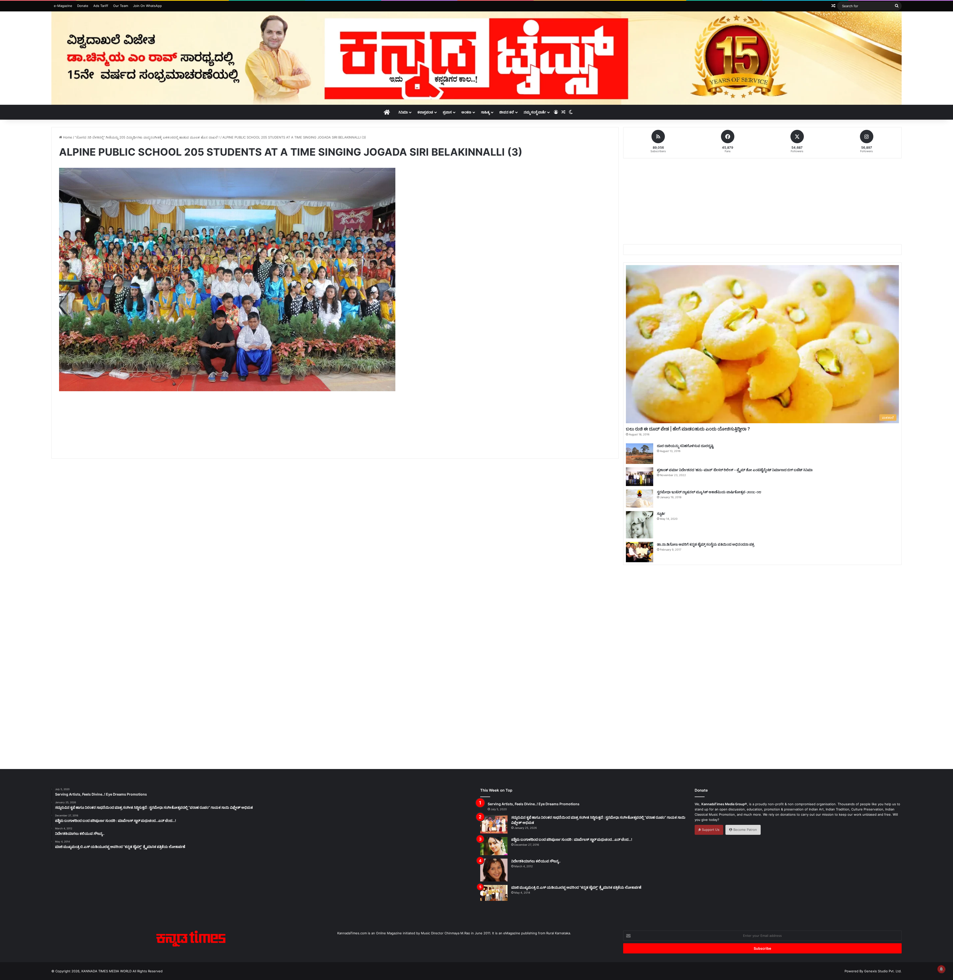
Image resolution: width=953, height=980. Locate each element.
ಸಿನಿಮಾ (403, 112)
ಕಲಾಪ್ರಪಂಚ (425, 112)
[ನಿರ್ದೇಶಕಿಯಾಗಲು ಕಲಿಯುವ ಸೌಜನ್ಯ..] (494, 870)
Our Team (120, 6)
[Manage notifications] (941, 969)
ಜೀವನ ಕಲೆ (506, 112)
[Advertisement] (335, 431)
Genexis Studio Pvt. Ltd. (883, 971)
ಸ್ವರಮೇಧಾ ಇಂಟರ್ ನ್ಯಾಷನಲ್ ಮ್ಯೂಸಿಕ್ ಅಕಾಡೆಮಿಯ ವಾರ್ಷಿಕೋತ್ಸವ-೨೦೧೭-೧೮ (709, 492)
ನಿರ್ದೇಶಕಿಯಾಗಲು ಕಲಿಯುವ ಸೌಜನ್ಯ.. (536, 861)
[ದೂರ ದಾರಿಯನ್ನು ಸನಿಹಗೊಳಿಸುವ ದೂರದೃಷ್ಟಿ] (639, 453)
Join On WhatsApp (147, 6)
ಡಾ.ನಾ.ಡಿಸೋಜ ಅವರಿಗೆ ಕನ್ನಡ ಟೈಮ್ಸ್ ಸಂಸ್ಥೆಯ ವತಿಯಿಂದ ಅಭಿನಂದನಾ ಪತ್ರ (705, 544)
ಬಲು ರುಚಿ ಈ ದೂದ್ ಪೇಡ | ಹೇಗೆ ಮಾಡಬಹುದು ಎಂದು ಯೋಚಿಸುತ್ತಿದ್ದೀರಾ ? (688, 428)
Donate (82, 6)
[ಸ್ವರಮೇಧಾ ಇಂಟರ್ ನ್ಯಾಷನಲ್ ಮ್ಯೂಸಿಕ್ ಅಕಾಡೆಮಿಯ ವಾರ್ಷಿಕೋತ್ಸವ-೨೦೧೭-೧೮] (639, 499)
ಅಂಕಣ (466, 112)
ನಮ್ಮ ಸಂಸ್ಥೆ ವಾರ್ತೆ (535, 112)
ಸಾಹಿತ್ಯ (485, 112)
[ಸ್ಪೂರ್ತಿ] (639, 524)
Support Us (710, 830)
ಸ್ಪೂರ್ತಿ (661, 513)
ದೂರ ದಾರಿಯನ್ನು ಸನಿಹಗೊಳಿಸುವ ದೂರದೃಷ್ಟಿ (685, 446)
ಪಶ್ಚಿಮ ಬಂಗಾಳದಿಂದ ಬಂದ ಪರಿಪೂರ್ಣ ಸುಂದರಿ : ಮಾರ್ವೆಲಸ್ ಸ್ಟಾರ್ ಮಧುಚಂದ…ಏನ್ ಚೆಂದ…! (571, 839)
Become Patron (744, 830)
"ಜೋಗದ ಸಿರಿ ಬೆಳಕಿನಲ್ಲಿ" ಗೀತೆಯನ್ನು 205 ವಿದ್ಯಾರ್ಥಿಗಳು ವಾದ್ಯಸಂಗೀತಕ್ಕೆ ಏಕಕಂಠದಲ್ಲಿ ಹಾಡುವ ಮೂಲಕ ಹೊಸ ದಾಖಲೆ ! (147, 137)
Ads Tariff (100, 6)
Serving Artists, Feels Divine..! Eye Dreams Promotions (533, 804)
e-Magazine (63, 6)
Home (67, 137)
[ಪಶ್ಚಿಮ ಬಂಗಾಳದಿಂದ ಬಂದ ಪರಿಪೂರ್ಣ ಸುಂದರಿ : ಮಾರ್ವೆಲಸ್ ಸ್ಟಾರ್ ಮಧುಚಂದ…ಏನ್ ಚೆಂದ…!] (494, 846)
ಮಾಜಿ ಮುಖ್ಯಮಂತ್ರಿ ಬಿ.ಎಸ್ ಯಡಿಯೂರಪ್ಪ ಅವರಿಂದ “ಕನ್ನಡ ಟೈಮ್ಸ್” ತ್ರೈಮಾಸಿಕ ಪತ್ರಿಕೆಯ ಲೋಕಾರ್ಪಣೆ (576, 887)
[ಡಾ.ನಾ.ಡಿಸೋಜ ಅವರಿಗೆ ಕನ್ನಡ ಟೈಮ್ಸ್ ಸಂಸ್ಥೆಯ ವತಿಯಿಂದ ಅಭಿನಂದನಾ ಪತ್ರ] (639, 552)
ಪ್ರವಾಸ (447, 112)
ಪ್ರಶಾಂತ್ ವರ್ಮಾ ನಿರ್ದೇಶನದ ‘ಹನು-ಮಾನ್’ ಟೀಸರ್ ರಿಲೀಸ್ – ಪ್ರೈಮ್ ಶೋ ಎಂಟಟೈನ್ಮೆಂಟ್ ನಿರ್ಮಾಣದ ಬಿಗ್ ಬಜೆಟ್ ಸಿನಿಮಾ (735, 470)
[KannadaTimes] (476, 58)
